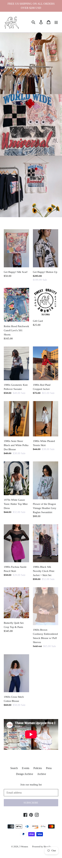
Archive (41, 774)
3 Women (23, 846)
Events (25, 768)
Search (14, 768)
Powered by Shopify (41, 846)
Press (49, 768)
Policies (37, 768)
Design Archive (24, 774)
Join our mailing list (31, 784)
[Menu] (56, 22)
